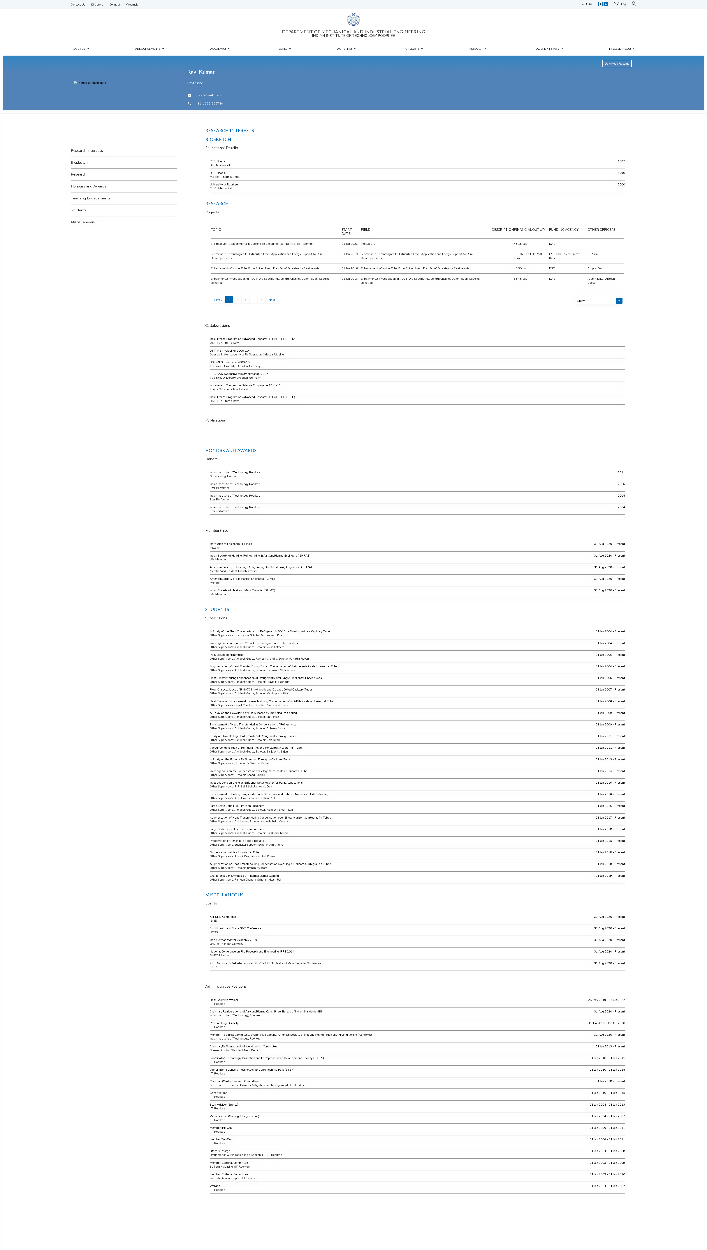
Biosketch (79, 163)
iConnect (114, 4)
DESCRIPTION (503, 229)
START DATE (347, 231)
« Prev (218, 300)
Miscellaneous (83, 222)
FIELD (365, 229)
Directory (97, 4)
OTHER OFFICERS (601, 229)
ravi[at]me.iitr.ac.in (210, 95)
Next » (273, 300)
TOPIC (216, 229)
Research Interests (87, 151)
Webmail (132, 4)
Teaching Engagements (91, 198)
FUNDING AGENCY (563, 229)
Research (78, 174)
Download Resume (617, 64)
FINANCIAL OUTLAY (529, 229)
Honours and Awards (88, 186)
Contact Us (78, 4)
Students (79, 210)
